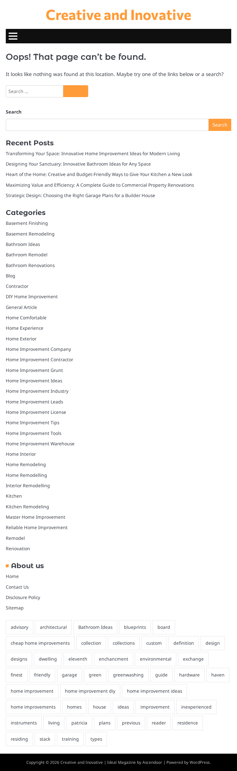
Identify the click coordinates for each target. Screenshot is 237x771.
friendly (42, 675)
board (164, 627)
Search (13, 112)
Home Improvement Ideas (34, 380)
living (54, 723)
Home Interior (21, 454)
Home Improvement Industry (37, 391)
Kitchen (14, 496)
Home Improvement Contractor (39, 359)
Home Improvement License (36, 412)
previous (131, 723)
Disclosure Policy (23, 597)
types (96, 739)
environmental (155, 659)
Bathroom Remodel (26, 254)
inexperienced (196, 707)
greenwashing (128, 675)
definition (183, 643)
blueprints (135, 627)
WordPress (200, 762)
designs (19, 659)
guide (161, 675)
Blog (10, 276)
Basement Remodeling (30, 234)
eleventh (77, 659)
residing (19, 739)
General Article (21, 307)
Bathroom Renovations (30, 265)
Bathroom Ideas (23, 244)
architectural (53, 627)
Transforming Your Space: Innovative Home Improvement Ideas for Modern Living (93, 153)
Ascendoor (152, 762)
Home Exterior (21, 339)
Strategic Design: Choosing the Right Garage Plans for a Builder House (80, 195)
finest (17, 675)
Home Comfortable (26, 317)
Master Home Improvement (35, 517)
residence (187, 723)
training (70, 739)
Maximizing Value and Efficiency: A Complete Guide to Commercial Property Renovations (100, 185)
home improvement (32, 691)
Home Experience (24, 328)
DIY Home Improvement (32, 296)
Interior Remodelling (28, 485)
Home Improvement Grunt (34, 370)
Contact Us (17, 587)
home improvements (33, 707)
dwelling (48, 659)
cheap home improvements (40, 643)
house (99, 707)
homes (74, 707)
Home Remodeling (26, 464)
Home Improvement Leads (34, 402)
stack (45, 739)
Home (12, 576)
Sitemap (15, 608)
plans (104, 723)
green (95, 675)
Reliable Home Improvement (37, 527)
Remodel (15, 538)
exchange (193, 659)
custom (154, 643)
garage (69, 675)
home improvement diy (90, 691)
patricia (79, 723)
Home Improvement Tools (33, 433)
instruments (24, 723)
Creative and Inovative (118, 14)
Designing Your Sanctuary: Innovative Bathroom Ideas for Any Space (78, 164)
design (212, 643)
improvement (155, 707)
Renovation (18, 548)
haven (218, 675)
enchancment (113, 659)
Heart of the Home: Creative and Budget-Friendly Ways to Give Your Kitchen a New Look (99, 174)
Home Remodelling (26, 475)
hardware (189, 675)
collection (91, 643)
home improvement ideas (154, 691)
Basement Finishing (27, 223)
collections (124, 643)
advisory (19, 627)
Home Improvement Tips (32, 422)
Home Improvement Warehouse (40, 443)
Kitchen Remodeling (27, 506)
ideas (123, 707)
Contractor (17, 286)
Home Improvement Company (38, 349)
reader (159, 723)
